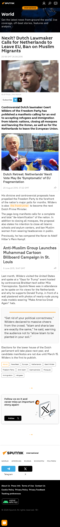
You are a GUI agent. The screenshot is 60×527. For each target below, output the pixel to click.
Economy (39, 461)
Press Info (16, 485)
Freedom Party (8, 370)
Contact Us (40, 485)
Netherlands (36, 364)
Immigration (8, 375)
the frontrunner (19, 205)
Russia (27, 461)
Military (51, 461)
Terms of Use (28, 485)
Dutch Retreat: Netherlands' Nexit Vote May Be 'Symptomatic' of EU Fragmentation (27, 178)
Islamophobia (34, 370)
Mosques (47, 370)
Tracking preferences (11, 493)
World (5, 364)
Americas (16, 461)
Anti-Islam (22, 370)
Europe (25, 364)
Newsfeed (15, 364)
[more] (55, 187)
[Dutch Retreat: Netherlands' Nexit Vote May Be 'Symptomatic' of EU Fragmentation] (30, 152)
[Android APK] (10, 502)
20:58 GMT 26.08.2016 (12, 56)
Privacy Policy (21, 489)
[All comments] (4, 523)
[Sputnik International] (8, 4)
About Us (5, 485)
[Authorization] (44, 3)
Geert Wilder (49, 364)
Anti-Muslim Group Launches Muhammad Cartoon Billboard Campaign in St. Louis (30, 254)
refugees (19, 375)
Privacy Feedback (37, 489)
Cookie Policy (7, 489)
